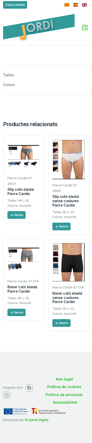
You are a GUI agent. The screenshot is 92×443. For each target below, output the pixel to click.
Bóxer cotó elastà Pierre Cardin (22, 289)
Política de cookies (64, 387)
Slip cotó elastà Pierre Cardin (20, 191)
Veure (18, 215)
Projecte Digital (36, 420)
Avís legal (64, 379)
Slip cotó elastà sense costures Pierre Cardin (65, 200)
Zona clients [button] (15, 5)
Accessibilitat (65, 402)
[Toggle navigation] (85, 27)
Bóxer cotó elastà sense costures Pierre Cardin (67, 297)
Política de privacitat (64, 394)
